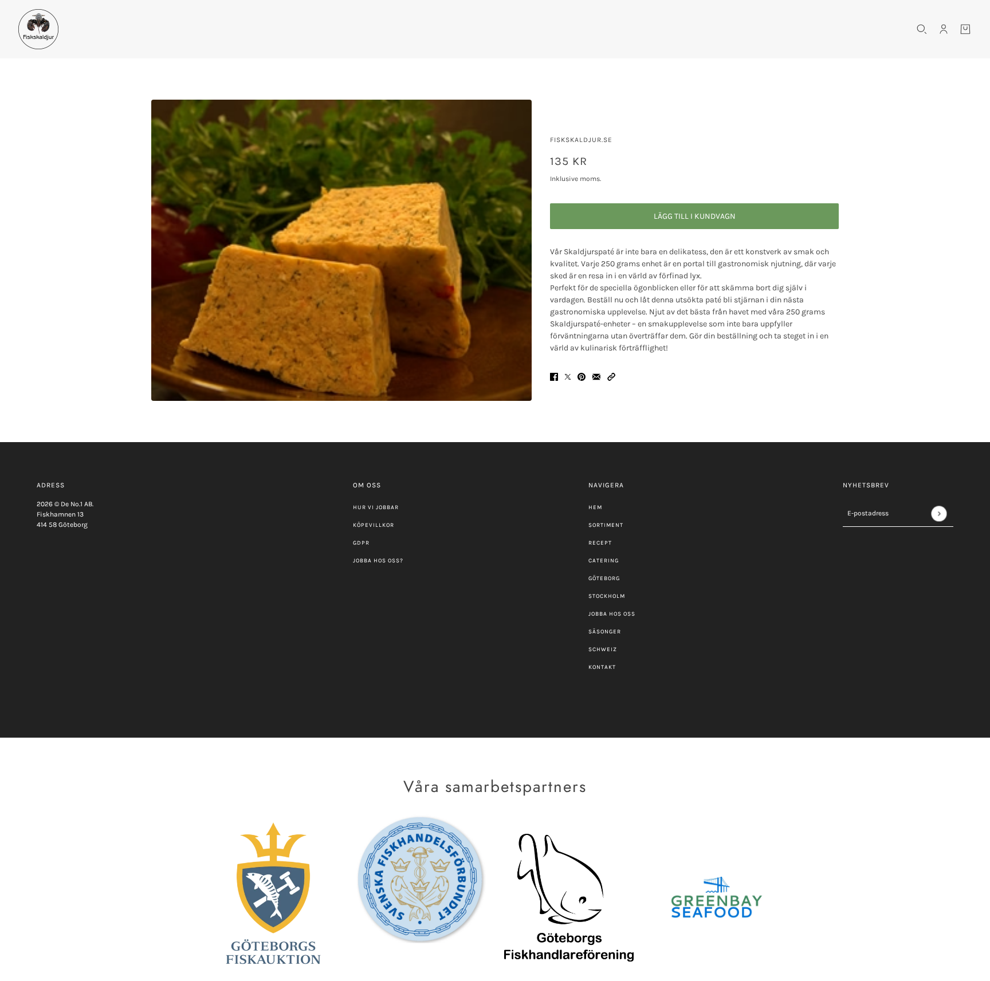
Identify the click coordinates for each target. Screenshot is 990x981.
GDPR (361, 542)
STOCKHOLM (606, 596)
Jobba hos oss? (378, 560)
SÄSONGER (604, 631)
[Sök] (922, 29)
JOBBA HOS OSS (611, 613)
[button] (611, 376)
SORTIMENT (605, 525)
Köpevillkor (373, 525)
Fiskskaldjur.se (581, 140)
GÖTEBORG (604, 578)
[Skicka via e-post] (596, 376)
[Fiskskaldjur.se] (38, 29)
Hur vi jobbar (376, 507)
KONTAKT (602, 667)
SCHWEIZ (602, 649)
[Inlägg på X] (567, 376)
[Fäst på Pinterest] (581, 376)
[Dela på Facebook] (554, 376)
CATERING (603, 560)
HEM (595, 507)
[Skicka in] (938, 513)
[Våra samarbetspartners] (273, 897)
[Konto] (943, 29)
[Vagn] (965, 29)
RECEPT (600, 542)
